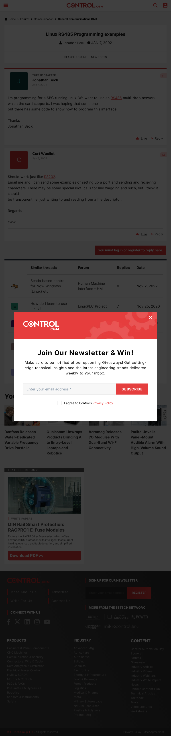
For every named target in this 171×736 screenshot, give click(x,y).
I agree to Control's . (89, 403)
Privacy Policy (103, 403)
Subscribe (132, 389)
